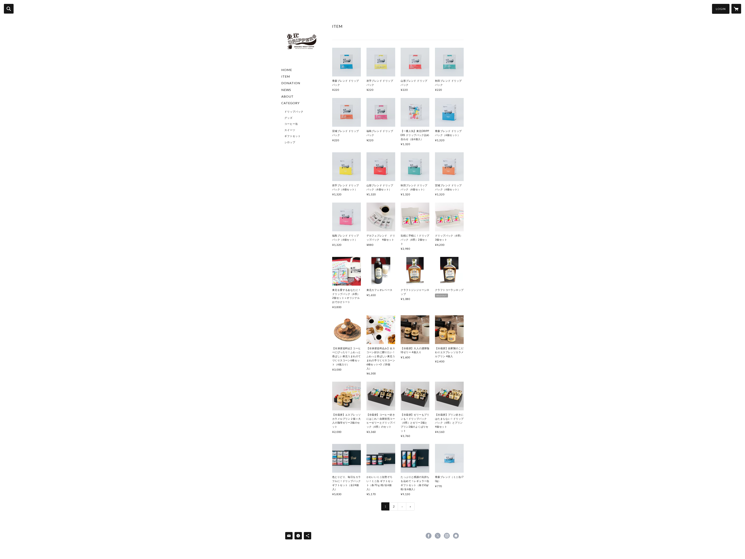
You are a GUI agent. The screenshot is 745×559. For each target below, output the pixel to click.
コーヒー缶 (291, 123)
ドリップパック (293, 111)
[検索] (9, 9)
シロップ (289, 142)
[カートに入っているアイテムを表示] (736, 9)
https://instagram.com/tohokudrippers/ (447, 536)
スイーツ (289, 130)
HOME (286, 70)
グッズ (288, 117)
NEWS (286, 90)
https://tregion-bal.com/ (456, 536)
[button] (720, 9)
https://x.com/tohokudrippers (438, 536)
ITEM (285, 76)
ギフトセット (292, 136)
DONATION (290, 83)
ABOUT (287, 96)
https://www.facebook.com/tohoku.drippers (428, 536)
